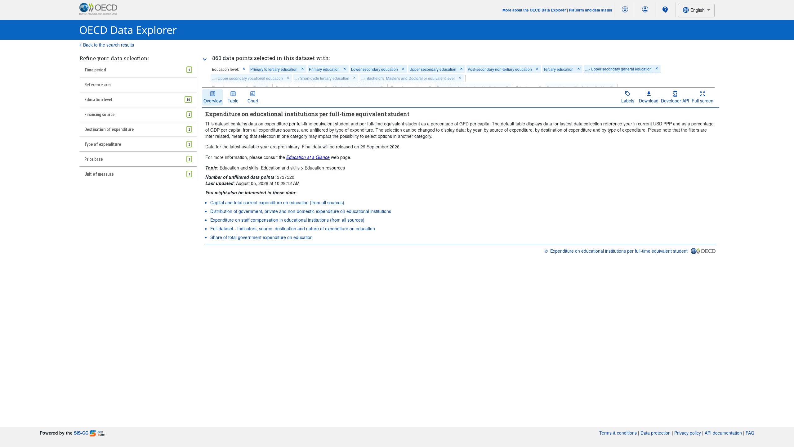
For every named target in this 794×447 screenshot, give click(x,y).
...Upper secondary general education (618, 68)
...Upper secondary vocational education (247, 78)
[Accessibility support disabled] (625, 9)
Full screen (702, 100)
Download (648, 100)
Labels (627, 100)
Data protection (655, 433)
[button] (244, 69)
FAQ (750, 433)
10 (188, 99)
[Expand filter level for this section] (205, 59)
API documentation (723, 433)
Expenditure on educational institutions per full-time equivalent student (619, 251)
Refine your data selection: (114, 58)
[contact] (665, 9)
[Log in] (645, 9)
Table (233, 100)
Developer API (675, 100)
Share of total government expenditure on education (261, 237)
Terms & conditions (618, 433)
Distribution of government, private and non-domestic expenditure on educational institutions (300, 211)
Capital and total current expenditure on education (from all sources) (277, 202)
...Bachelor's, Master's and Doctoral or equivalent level (408, 78)
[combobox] (696, 10)
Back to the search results (108, 45)
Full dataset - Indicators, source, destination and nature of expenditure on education (292, 228)
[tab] (138, 69)
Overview (212, 100)
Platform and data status (590, 10)
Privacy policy (687, 433)
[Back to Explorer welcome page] (128, 30)
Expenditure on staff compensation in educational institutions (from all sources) (287, 220)
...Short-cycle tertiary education (321, 78)
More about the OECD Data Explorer (534, 10)
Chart (253, 100)
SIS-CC (81, 433)
